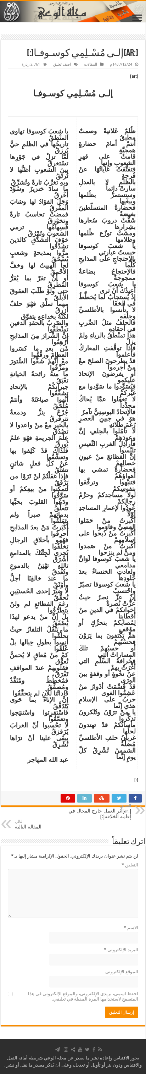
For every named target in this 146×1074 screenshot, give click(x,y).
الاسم (131, 927)
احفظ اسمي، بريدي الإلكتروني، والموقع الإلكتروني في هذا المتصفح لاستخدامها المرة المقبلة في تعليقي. (83, 996)
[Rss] (100, 1049)
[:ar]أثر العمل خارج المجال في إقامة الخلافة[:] (99, 811)
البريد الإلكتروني (121, 949)
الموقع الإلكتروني (121, 971)
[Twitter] (87, 1049)
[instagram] (66, 1049)
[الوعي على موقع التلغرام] (57, 1049)
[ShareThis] (73, 1049)
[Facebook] (94, 1049)
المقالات (90, 64)
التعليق (130, 865)
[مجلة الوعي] (73, 11)
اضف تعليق (62, 64)
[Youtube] (80, 1049)
